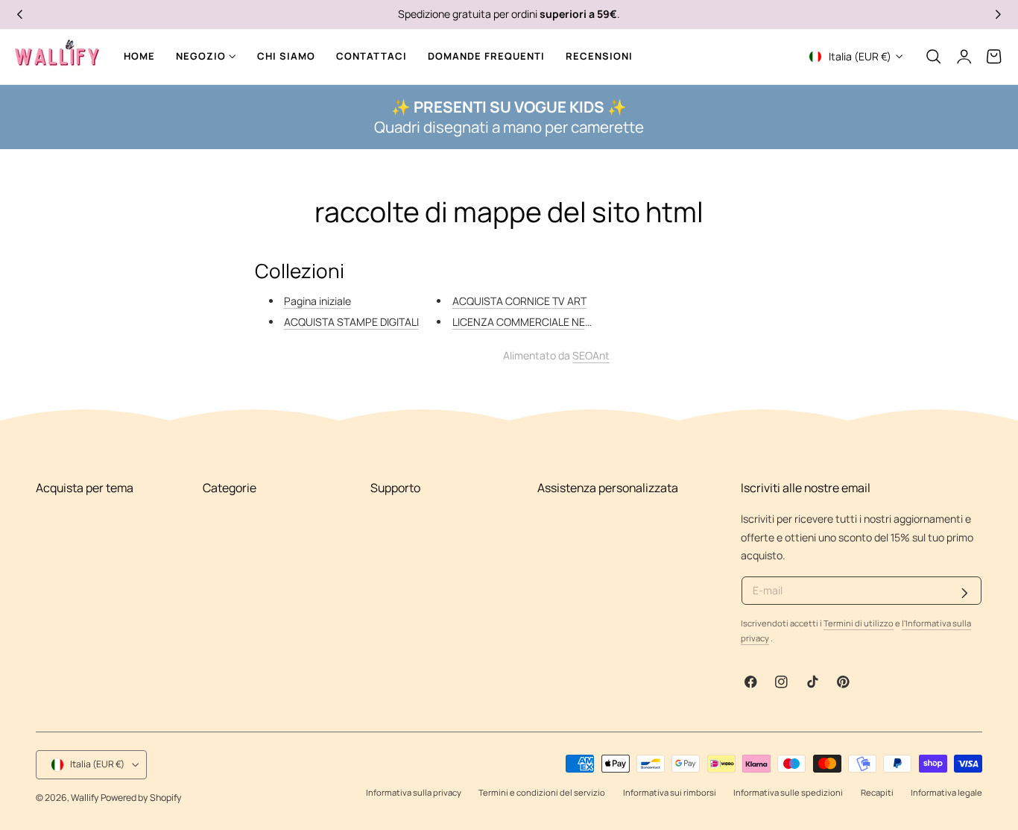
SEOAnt (591, 355)
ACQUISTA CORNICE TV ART (519, 301)
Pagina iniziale (317, 301)
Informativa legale (946, 792)
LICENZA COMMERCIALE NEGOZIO (534, 322)
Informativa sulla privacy (413, 792)
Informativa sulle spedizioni (788, 792)
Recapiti (877, 792)
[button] (933, 56)
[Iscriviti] (964, 593)
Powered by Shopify (141, 797)
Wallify (85, 797)
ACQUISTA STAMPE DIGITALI (351, 322)
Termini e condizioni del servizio (541, 792)
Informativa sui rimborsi (669, 792)
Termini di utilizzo (858, 623)
